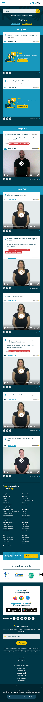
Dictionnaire (24, 15)
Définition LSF (12, 42)
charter (24, 543)
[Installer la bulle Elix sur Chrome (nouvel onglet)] (22, 598)
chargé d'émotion (8, 509)
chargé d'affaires (7, 507)
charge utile (6, 524)
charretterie (25, 537)
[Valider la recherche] (38, 11)
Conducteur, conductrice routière (13, 252)
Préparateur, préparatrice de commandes (19, 143)
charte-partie (25, 541)
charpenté (25, 522)
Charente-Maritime (8, 537)
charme (24, 502)
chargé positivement (8, 522)
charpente (25, 520)
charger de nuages (8, 526)
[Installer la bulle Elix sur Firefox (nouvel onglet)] (15, 598)
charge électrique (8, 515)
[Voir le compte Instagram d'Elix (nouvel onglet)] (17, 618)
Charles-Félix (25, 494)
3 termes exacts (15, 23)
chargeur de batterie (8, 528)
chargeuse (6, 502)
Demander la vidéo (22, 61)
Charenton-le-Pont (8, 539)
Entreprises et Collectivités (21, 665)
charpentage (25, 517)
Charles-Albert (7, 546)
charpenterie (25, 526)
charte (24, 539)
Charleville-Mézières (27, 500)
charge (30, 15)
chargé (5, 494)
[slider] (15, 175)
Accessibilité (21, 680)
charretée (25, 530)
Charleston (25, 498)
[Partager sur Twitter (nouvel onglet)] (4, 73)
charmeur (24, 511)
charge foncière (7, 520)
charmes (24, 507)
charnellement (26, 515)
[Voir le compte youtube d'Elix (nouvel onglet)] (25, 618)
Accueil (18, 15)
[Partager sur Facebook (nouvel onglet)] (7, 73)
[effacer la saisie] (33, 11)
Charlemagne (6, 541)
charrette (24, 535)
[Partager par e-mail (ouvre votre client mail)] (10, 73)
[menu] (4, 3)
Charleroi (5, 543)
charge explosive (7, 517)
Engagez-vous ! (21, 668)
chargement (6, 496)
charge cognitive (7, 504)
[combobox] (21, 11)
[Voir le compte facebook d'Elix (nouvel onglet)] (14, 618)
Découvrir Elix (22, 660)
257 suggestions (27, 23)
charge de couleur (8, 513)
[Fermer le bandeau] (41, 687)
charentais (6, 530)
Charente (5, 535)
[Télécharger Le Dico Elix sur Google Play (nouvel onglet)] (29, 610)
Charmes (24, 509)
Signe (5, 42)
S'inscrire (21, 643)
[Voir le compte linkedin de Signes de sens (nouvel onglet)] (21, 618)
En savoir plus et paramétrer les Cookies (21, 697)
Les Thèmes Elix (21, 670)
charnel (24, 513)
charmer (24, 504)
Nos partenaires (21, 663)
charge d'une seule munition (11, 511)
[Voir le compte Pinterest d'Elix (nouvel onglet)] (33, 618)
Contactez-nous (31, 556)
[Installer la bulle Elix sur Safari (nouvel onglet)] (27, 598)
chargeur (5, 500)
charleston (25, 496)
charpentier (25, 528)
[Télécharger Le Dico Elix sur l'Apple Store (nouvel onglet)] (13, 610)
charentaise (6, 533)
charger (5, 498)
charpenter (25, 524)
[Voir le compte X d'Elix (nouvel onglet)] (29, 618)
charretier (25, 533)
